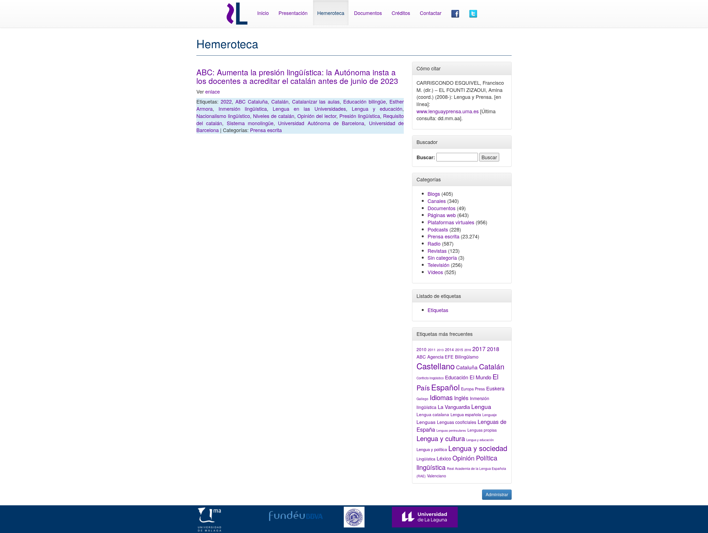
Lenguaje (489, 414)
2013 (440, 350)
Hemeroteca (330, 12)
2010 (421, 349)
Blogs (434, 193)
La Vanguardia (454, 406)
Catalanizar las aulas (316, 101)
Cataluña (467, 367)
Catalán (279, 101)
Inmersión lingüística (242, 108)
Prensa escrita (266, 129)
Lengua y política (432, 449)
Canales (437, 200)
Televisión (438, 264)
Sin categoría (442, 257)
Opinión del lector (316, 115)
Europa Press (473, 389)
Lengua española (466, 414)
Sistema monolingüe (250, 123)
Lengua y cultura (441, 438)
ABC (421, 357)
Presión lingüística (359, 115)
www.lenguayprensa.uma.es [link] (448, 111)
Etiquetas (438, 309)
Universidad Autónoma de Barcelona (321, 123)
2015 (459, 349)
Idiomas (441, 397)
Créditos (401, 12)
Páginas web (442, 214)
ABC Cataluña (251, 101)
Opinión (463, 457)
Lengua (481, 406)
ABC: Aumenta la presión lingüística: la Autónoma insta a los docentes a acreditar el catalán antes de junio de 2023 (297, 76)
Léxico (444, 458)
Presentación (293, 12)
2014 (449, 349)
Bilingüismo (466, 356)
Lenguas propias (482, 430)
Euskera (495, 388)
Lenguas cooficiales (456, 422)
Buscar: (426, 157)
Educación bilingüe (364, 101)
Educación (456, 377)
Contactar (430, 12)
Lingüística (426, 459)
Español (445, 387)
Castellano (436, 366)
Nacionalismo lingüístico (223, 115)
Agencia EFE (440, 357)
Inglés (461, 398)
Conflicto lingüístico (430, 378)
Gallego (422, 398)
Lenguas (426, 421)
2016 (467, 349)
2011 (432, 349)
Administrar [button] (497, 494)
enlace (212, 91)
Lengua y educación (377, 108)
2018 (493, 349)
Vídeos (435, 271)
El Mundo (480, 377)
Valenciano (436, 475)
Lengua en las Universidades (309, 108)
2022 (226, 101)
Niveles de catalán (273, 115)
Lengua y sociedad (477, 448)
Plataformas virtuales (451, 222)
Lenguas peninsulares (451, 430)
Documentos (368, 12)
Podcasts (438, 229)
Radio (434, 243)
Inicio (263, 12)
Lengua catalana (433, 414)
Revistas (437, 250)
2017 (479, 348)
